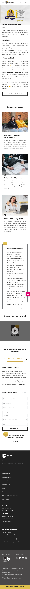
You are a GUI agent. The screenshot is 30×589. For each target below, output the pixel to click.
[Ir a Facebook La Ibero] (17, 558)
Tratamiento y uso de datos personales (11, 460)
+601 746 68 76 (6, 532)
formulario (5, 65)
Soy (4, 424)
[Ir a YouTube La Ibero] (23, 558)
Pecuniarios (5, 499)
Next (26, 359)
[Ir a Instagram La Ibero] (26, 558)
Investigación (6, 484)
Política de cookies (6, 466)
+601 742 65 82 (6, 521)
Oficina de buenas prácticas (10, 495)
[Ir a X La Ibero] (20, 558)
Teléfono (5, 415)
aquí (6, 86)
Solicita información (15, 94)
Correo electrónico (8, 407)
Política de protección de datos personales (12, 463)
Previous (4, 359)
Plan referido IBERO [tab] (15, 359)
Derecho (4, 492)
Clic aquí (15, 441)
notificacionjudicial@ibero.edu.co (11, 542)
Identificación (7, 403)
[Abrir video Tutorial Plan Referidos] (15, 330)
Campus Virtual (6, 481)
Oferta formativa (7, 477)
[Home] (10, 2)
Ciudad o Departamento (10, 419)
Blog (3, 488)
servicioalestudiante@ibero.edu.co (12, 535)
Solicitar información (15, 587)
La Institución (6, 473)
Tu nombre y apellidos (9, 398)
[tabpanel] (15, 403)
